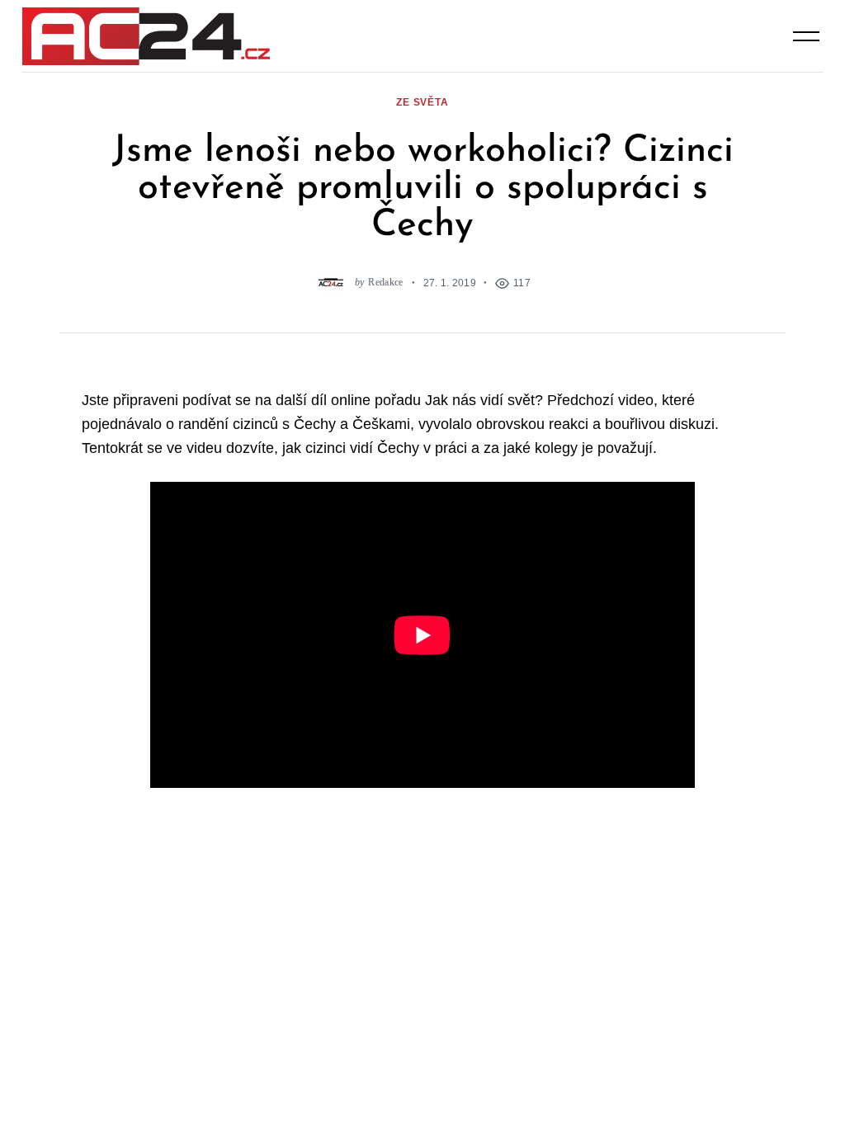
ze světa (422, 102)
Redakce (385, 282)
